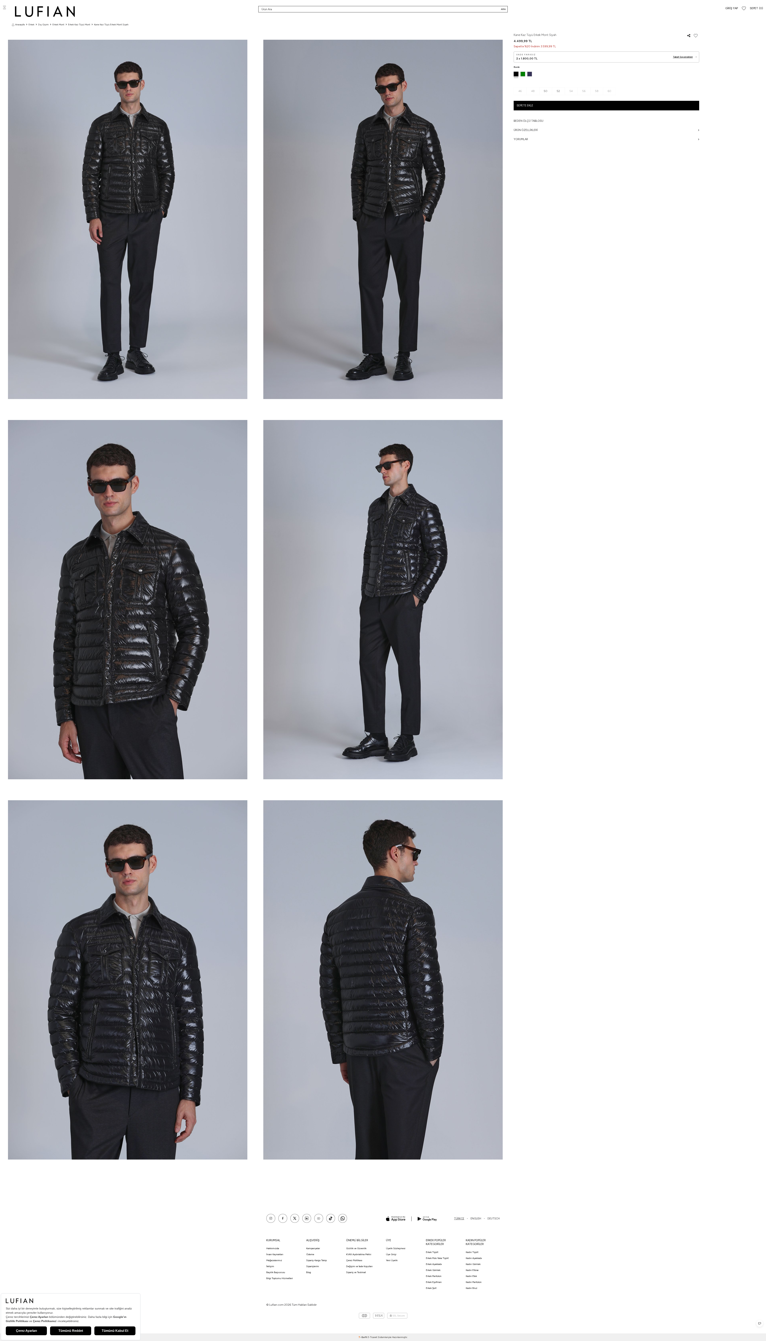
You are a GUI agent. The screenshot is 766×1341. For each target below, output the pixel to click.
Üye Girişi (391, 1254)
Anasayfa (20, 24)
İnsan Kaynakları (274, 1254)
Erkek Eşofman (434, 1282)
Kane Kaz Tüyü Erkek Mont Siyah (111, 24)
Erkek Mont (58, 24)
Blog (308, 1272)
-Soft (363, 1337)
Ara (503, 9)
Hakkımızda (272, 1248)
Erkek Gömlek (433, 1270)
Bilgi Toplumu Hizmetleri (279, 1278)
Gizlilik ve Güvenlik (356, 1248)
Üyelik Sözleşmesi (395, 1248)
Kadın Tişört (472, 1252)
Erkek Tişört (432, 1252)
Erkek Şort (431, 1288)
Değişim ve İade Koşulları (359, 1266)
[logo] (45, 11)
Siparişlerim (312, 1266)
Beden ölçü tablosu (528, 121)
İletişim (270, 1266)
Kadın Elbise (472, 1270)
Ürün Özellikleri (526, 130)
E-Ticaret (372, 1337)
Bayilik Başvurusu (275, 1272)
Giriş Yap (731, 8)
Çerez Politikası (354, 1260)
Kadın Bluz (471, 1288)
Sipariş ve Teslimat (356, 1272)
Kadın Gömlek (473, 1264)
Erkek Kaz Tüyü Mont (79, 24)
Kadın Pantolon (474, 1282)
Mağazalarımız (274, 1260)
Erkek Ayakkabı (434, 1264)
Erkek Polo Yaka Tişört (437, 1258)
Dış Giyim (43, 24)
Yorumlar (521, 139)
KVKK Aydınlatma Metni (358, 1254)
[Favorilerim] (744, 8)
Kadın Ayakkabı (474, 1258)
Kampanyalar (313, 1248)
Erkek (31, 24)
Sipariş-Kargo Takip (316, 1260)
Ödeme (310, 1254)
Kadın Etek (471, 1276)
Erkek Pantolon (433, 1276)
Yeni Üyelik (392, 1260)
